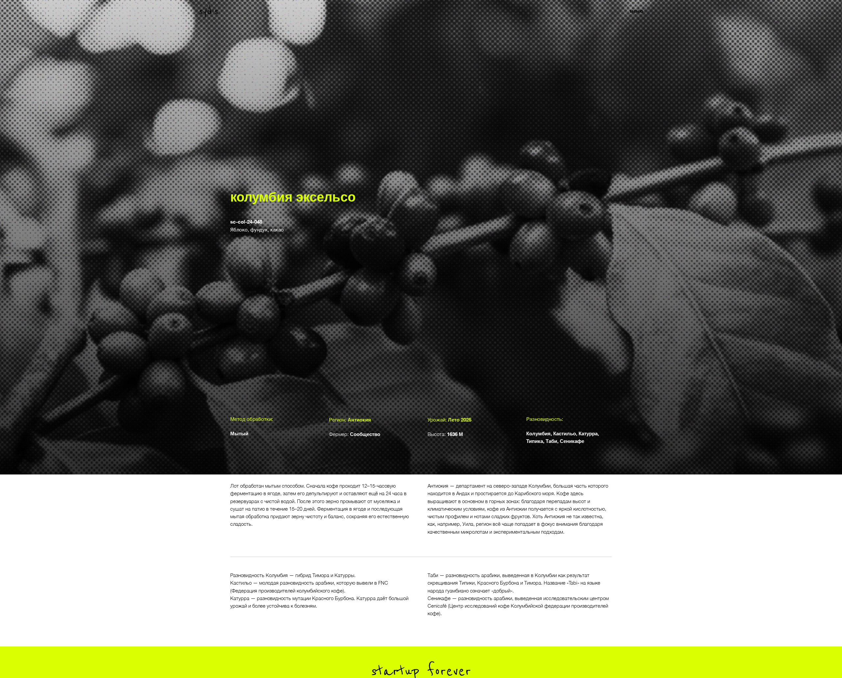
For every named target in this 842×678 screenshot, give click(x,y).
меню (636, 11)
